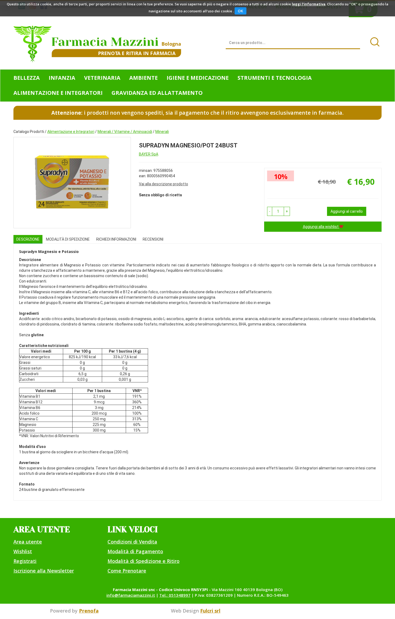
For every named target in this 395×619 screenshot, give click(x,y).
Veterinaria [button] (102, 77)
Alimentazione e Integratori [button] (58, 92)
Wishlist (22, 551)
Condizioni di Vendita (132, 541)
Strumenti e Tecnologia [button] (275, 77)
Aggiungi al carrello (347, 211)
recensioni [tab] (153, 239)
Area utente (27, 541)
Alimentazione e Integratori (70, 131)
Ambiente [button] (143, 77)
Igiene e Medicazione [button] (198, 77)
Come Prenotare (126, 570)
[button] (269, 211)
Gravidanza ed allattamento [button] (157, 92)
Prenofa (89, 610)
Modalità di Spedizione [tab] (68, 239)
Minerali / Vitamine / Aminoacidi (125, 131)
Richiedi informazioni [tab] (116, 239)
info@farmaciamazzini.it (130, 595)
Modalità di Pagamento (135, 551)
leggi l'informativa (308, 4)
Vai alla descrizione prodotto (163, 184)
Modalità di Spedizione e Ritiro (143, 561)
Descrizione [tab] (28, 239)
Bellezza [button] (26, 77)
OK (240, 10)
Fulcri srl (210, 610)
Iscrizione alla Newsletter (43, 570)
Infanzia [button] (62, 77)
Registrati (25, 561)
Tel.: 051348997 (175, 595)
